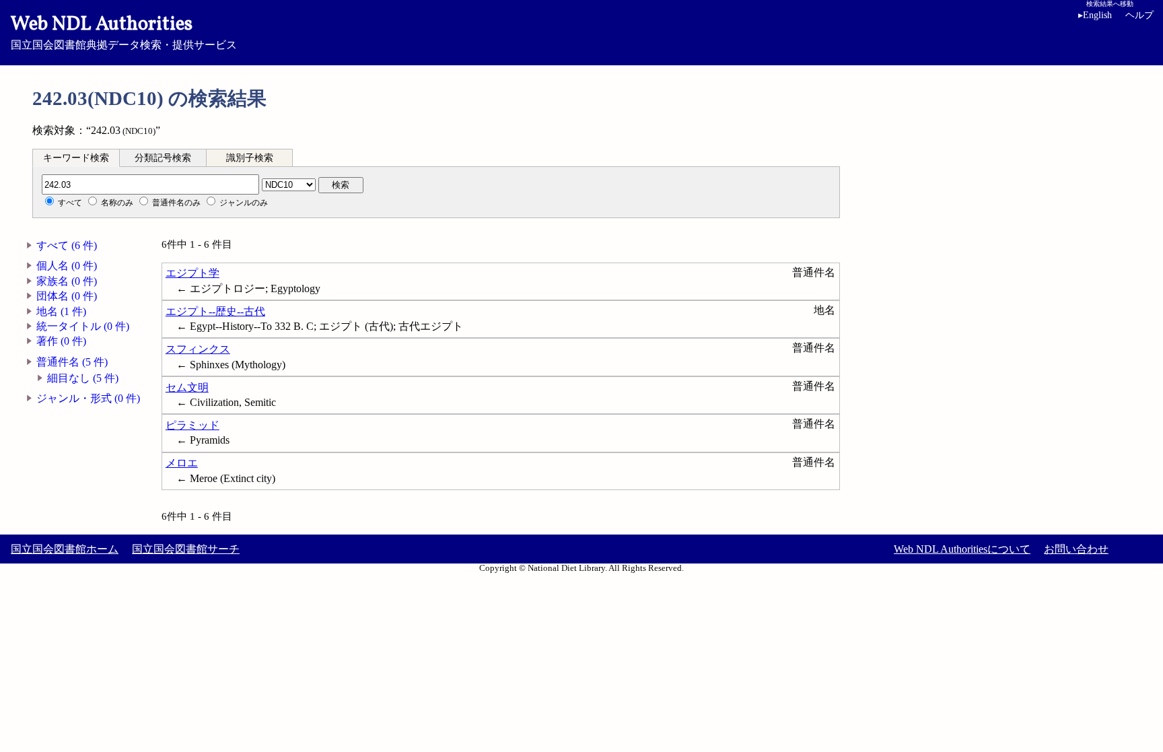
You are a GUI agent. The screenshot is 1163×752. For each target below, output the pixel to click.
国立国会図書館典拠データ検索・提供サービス (124, 30)
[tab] (76, 157)
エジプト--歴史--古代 (215, 311)
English (1095, 15)
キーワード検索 (76, 158)
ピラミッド (192, 425)
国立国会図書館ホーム (64, 549)
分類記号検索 (163, 158)
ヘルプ (1139, 15)
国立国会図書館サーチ (186, 549)
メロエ (182, 463)
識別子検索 (249, 158)
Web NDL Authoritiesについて (962, 549)
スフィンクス (198, 349)
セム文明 (187, 387)
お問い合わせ (1076, 549)
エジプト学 (192, 273)
